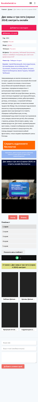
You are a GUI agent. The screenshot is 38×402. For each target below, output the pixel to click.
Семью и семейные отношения (13, 55)
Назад (12, 217)
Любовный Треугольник (27, 52)
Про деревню (14, 52)
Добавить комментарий (13, 366)
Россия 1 (13, 49)
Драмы (9, 45)
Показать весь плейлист (13, 252)
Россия (11, 42)
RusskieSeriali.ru (8, 3)
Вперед (23, 217)
